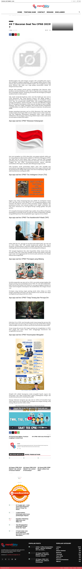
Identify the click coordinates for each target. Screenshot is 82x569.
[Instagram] (74, 1)
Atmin (11, 30)
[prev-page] (9, 473)
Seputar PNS (14, 15)
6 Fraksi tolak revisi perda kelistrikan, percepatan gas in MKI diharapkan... (22, 533)
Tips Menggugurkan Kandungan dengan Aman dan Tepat (22, 526)
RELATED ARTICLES (17, 454)
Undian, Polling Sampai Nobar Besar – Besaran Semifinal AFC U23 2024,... (44, 548)
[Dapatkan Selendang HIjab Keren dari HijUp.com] (11, 520)
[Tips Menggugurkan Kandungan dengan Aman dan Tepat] (12, 526)
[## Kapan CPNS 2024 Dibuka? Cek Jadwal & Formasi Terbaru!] (15, 461)
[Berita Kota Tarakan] (41, 6)
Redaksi (50, 12)
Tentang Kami (30, 12)
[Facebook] (72, 1)
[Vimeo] (78, 1)
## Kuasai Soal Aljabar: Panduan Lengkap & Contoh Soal (18, 437)
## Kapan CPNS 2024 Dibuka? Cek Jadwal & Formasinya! (29, 469)
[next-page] (11, 473)
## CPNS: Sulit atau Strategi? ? (41, 436)
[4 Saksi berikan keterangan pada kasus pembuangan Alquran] (11, 514)
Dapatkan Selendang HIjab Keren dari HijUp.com (22, 520)
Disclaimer (60, 12)
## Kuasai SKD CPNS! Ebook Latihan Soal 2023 (44, 469)
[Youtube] (80, 1)
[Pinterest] (15, 34)
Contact (41, 12)
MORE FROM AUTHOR (32, 454)
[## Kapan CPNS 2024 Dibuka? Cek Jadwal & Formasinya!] (29, 461)
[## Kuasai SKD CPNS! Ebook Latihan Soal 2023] (44, 461)
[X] (76, 1)
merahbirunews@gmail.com (13, 554)
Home (19, 12)
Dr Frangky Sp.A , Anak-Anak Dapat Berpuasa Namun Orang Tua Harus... (23, 507)
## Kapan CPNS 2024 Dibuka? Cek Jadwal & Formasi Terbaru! (15, 469)
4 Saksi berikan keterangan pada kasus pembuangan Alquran (23, 514)
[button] (79, 12)
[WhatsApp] (18, 34)
